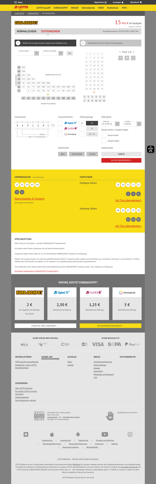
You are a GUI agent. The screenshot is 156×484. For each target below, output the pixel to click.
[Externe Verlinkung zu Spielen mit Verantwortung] (39, 417)
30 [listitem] (43, 90)
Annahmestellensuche (103, 362)
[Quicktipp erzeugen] (120, 58)
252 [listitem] (23, 75)
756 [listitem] (28, 75)
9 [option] (27, 125)
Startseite (19, 13)
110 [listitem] (68, 90)
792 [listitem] (73, 87)
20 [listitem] (38, 90)
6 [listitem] (28, 90)
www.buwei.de (52, 417)
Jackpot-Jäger (113, 140)
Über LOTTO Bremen (23, 388)
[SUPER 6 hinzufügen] (67, 128)
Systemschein (50, 31)
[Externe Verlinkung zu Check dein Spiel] (110, 417)
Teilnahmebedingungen (110, 325)
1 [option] (33, 125)
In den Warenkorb (120, 160)
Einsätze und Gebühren (45, 325)
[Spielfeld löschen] (127, 58)
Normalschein (26, 31)
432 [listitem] (58, 87)
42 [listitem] (23, 83)
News (69, 362)
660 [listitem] (68, 87)
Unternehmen (21, 383)
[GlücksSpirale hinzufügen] (67, 134)
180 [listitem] (43, 87)
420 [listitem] (38, 83)
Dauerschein (113, 135)
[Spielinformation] (133, 58)
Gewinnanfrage (100, 365)
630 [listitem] (43, 83)
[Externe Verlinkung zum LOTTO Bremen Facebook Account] (26, 434)
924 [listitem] (23, 67)
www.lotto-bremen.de (129, 467)
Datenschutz (83, 440)
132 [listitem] (73, 90)
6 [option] (22, 125)
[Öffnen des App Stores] (52, 434)
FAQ (95, 377)
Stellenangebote (22, 397)
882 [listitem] (48, 83)
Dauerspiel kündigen (70, 447)
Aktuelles (71, 357)
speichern (77, 154)
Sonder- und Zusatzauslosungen (50, 358)
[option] (94, 77)
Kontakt (97, 368)
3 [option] (38, 125)
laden (92, 154)
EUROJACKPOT (33, 13)
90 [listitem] (63, 90)
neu (63, 154)
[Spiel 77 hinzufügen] (67, 123)
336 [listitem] (28, 79)
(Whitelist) (76, 464)
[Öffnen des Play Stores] (78, 434)
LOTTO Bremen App (128, 357)
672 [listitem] (33, 79)
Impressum (99, 444)
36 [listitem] (28, 87)
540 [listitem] (63, 87)
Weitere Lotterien (23, 357)
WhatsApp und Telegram (104, 374)
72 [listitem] (33, 87)
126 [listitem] (28, 83)
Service (97, 357)
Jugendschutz (65, 440)
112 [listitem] (23, 79)
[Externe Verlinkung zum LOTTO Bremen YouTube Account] (104, 434)
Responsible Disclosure (78, 444)
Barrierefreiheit (92, 447)
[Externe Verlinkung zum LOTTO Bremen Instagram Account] (130, 434)
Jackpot (70, 365)
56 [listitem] (53, 90)
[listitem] (86, 53)
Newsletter (98, 371)
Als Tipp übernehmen (128, 200)
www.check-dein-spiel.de (71, 417)
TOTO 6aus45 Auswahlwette (26, 362)
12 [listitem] (23, 87)
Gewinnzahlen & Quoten (30, 198)
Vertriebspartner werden (25, 400)
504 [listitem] (23, 71)
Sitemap (114, 444)
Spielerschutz (47, 440)
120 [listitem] (38, 87)
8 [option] (17, 125)
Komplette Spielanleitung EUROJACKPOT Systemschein (37, 271)
